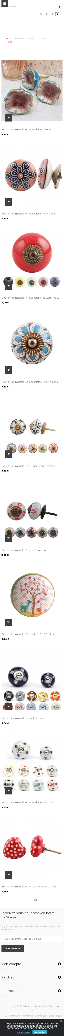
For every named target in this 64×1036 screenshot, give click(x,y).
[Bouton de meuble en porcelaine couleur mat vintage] (32, 258)
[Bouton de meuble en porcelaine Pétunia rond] (32, 343)
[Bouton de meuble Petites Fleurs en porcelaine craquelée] (32, 511)
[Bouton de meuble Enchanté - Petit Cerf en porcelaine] (32, 595)
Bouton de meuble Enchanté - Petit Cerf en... (28, 634)
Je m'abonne (13, 948)
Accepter (39, 1032)
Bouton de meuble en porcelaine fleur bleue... (29, 213)
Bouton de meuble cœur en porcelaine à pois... (30, 886)
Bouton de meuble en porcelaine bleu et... (27, 129)
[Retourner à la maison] (7, 38)
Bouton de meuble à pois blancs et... (23, 718)
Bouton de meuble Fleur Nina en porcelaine (28, 465)
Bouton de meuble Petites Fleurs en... (24, 550)
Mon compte (11, 964)
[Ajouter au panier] (8, 118)
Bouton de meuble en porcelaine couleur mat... (30, 297)
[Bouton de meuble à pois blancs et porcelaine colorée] (32, 679)
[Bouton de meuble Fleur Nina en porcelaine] (32, 427)
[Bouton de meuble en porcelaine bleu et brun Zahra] (32, 90)
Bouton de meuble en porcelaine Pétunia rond (29, 381)
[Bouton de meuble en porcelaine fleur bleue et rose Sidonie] (32, 174)
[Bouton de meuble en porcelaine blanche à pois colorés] (32, 763)
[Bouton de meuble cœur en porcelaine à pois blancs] (32, 847)
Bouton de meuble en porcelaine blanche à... (28, 802)
